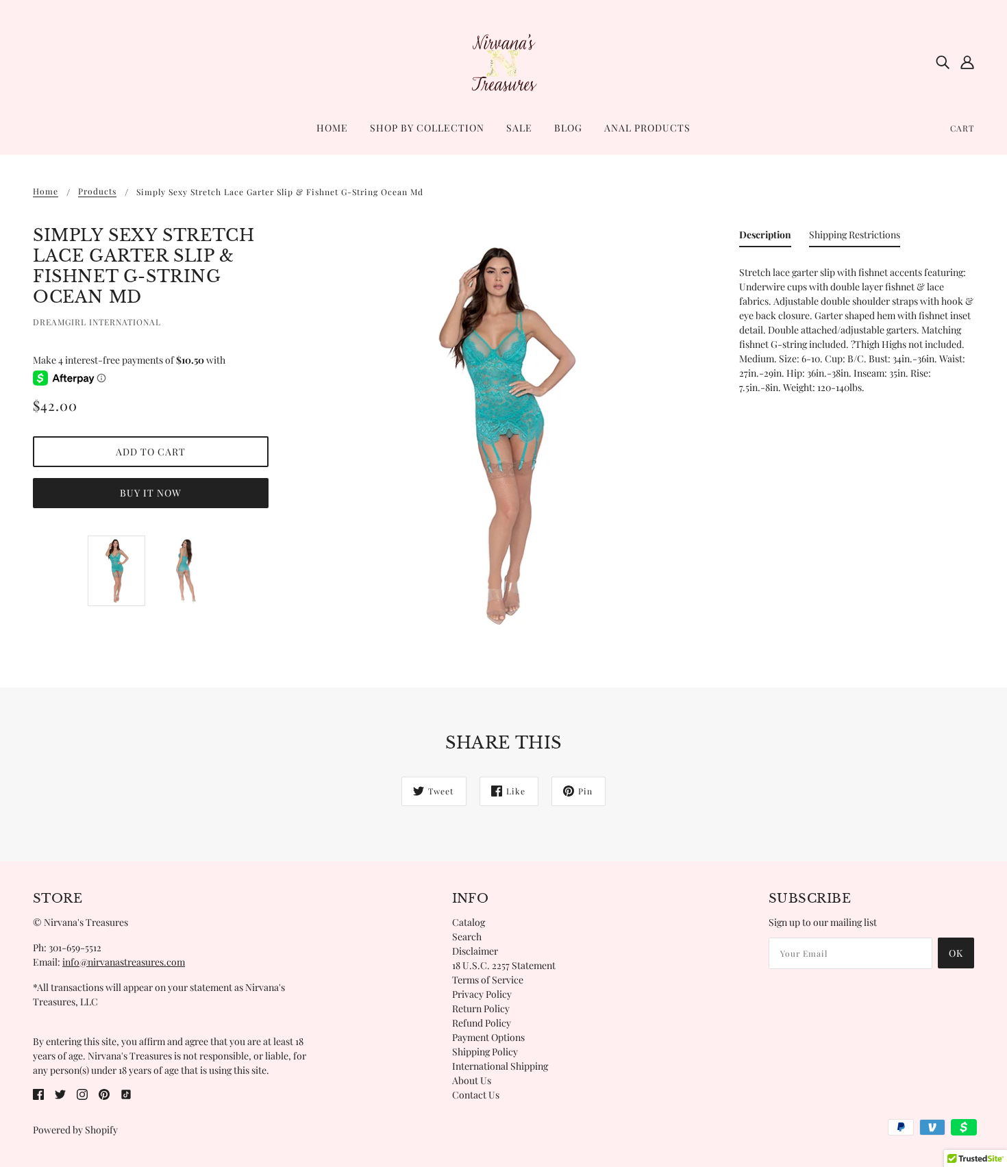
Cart (962, 128)
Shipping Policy (485, 1051)
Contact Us (475, 1094)
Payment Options (488, 1037)
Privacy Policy (482, 994)
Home (45, 192)
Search (467, 936)
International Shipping (500, 1065)
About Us (471, 1080)
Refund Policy (481, 1022)
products (97, 192)
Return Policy (481, 1008)
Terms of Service (487, 979)
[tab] (765, 237)
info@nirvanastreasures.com (123, 961)
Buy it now (151, 492)
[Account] (967, 62)
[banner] (503, 60)
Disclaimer (475, 950)
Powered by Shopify (75, 1129)
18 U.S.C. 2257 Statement (504, 965)
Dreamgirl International (97, 321)
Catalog (468, 922)
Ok (956, 952)
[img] (942, 62)
